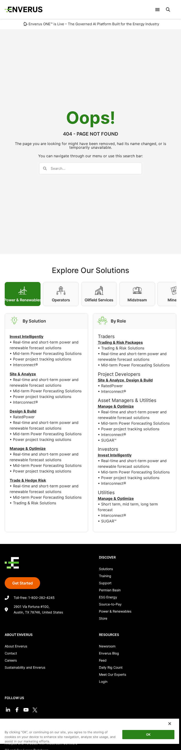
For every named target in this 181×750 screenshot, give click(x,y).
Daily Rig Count (111, 667)
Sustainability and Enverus (25, 667)
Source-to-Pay (110, 604)
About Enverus (16, 646)
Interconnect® (25, 364)
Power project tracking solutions (42, 359)
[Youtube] (26, 710)
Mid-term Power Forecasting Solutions (47, 353)
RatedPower (24, 416)
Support (105, 583)
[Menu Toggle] (157, 9)
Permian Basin (110, 590)
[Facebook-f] (17, 710)
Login (103, 682)
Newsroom (107, 646)
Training (105, 576)
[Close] (169, 723)
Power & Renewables (115, 611)
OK (148, 734)
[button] (168, 9)
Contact (11, 653)
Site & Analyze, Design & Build (125, 380)
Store (103, 618)
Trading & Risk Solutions (34, 503)
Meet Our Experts (112, 674)
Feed (103, 660)
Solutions (106, 569)
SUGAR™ (108, 440)
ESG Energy (108, 597)
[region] (89, 734)
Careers (11, 660)
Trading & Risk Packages (120, 342)
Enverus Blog (109, 653)
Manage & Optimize (116, 406)
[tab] (23, 294)
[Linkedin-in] (8, 710)
